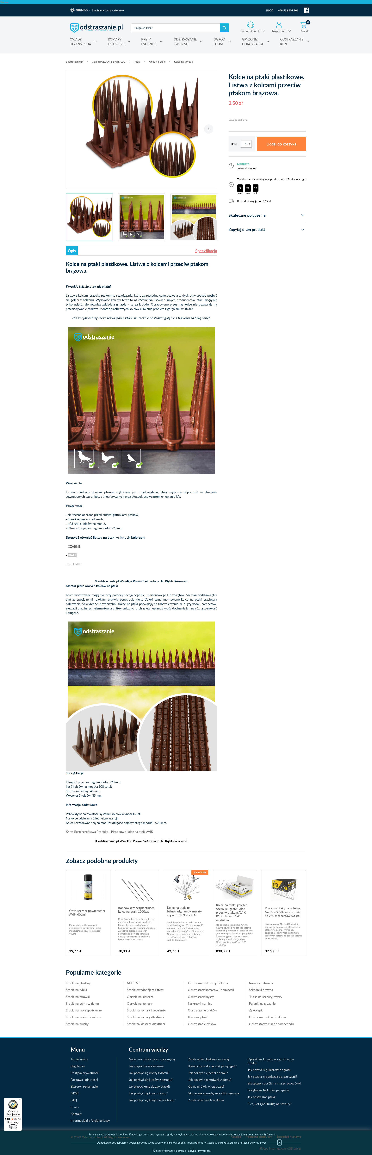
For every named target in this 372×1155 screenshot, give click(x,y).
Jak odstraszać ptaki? (262, 1097)
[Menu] (19, 1100)
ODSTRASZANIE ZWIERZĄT (109, 61)
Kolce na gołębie (183, 61)
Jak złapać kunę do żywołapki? (149, 1086)
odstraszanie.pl (96, 28)
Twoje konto (279, 31)
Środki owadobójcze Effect (145, 990)
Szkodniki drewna (261, 990)
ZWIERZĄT (185, 41)
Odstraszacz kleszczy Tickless (208, 983)
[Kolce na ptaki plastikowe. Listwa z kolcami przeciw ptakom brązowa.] (141, 127)
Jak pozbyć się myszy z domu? (149, 1073)
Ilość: (234, 144)
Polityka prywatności (85, 1073)
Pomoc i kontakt (250, 31)
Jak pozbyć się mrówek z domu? (210, 1080)
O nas (75, 1107)
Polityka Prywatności (199, 1150)
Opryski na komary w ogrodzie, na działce (271, 1061)
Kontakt (76, 1114)
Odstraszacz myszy (201, 997)
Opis (72, 250)
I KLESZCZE (116, 41)
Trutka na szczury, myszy (265, 997)
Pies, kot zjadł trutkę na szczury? (270, 1104)
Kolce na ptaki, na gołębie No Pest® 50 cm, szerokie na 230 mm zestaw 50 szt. (283, 912)
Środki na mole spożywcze (84, 1010)
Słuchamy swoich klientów (108, 10)
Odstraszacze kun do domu (267, 1017)
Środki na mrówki (78, 997)
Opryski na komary (139, 1003)
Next (208, 129)
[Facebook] (306, 10)
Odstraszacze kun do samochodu (271, 1024)
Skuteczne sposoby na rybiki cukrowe (213, 1093)
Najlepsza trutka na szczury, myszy (152, 1059)
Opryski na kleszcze (140, 997)
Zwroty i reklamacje (84, 1086)
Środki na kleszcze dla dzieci (146, 1024)
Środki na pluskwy (78, 983)
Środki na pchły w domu (82, 1003)
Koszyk (305, 27)
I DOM (219, 41)
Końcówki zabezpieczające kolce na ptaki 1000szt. (136, 910)
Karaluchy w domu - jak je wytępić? (212, 1066)
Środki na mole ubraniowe (83, 1017)
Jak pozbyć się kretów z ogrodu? (151, 1080)
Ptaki (137, 61)
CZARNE (74, 546)
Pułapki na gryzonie (262, 1003)
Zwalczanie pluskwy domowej (208, 1059)
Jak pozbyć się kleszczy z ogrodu (269, 1070)
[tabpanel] (141, 127)
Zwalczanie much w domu (206, 1100)
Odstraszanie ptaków (202, 1010)
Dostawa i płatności (84, 1080)
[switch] (13, 1126)
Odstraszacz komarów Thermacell (211, 990)
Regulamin (78, 1066)
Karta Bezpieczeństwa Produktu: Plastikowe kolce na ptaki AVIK (109, 832)
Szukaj (224, 27)
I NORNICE (149, 41)
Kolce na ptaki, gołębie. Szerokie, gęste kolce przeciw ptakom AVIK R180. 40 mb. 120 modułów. (232, 912)
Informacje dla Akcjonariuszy (90, 1120)
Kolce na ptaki (157, 61)
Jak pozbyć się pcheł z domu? (208, 1073)
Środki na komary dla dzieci (145, 1017)
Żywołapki (256, 1010)
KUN (291, 41)
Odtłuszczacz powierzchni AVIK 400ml (87, 913)
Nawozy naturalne (261, 983)
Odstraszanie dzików (202, 1024)
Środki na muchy (77, 1024)
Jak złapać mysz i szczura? (146, 1066)
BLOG (269, 10)
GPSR (75, 1093)
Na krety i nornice (200, 1003)
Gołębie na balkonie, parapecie (268, 1090)
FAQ (74, 1100)
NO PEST (133, 983)
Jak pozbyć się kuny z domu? (148, 1093)
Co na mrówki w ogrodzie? (206, 1086)
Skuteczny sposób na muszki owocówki (274, 1083)
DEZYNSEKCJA (80, 41)
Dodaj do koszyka (281, 144)
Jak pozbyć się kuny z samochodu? (152, 1100)
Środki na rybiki (76, 990)
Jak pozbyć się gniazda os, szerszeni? (272, 1076)
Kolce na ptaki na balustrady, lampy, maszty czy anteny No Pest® (184, 911)
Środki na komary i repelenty (146, 1010)
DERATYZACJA (252, 41)
